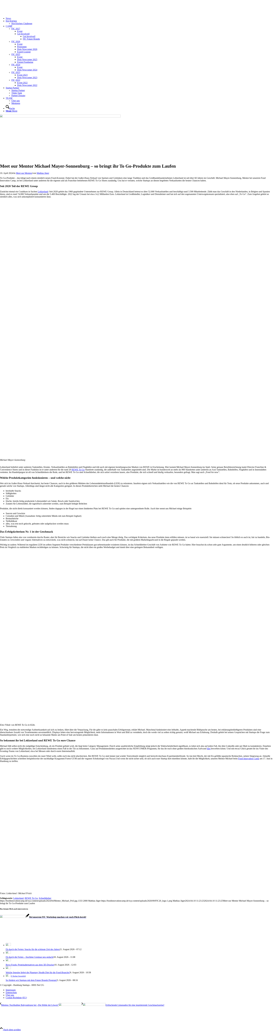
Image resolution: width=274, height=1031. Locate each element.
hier (209, 748)
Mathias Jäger (43, 173)
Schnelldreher (45, 898)
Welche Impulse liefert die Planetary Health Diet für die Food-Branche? (38, 972)
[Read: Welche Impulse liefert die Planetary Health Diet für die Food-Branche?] (8, 968)
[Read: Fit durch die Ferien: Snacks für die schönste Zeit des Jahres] (8, 945)
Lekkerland (43, 191)
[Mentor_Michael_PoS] (60, 116)
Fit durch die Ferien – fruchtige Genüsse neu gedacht (29, 957)
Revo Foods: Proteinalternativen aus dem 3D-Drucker (30, 965)
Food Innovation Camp (248, 758)
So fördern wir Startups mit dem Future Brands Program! (31, 980)
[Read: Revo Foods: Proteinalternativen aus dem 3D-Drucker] (8, 960)
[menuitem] (140, 18)
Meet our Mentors (24, 173)
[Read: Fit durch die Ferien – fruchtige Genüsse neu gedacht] (8, 953)
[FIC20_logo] (21, 13)
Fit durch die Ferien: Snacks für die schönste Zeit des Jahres (33, 949)
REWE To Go (78, 469)
